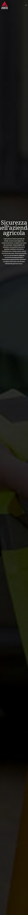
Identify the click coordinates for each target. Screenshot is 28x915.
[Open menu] (26, 5)
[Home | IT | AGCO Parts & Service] (4, 5)
